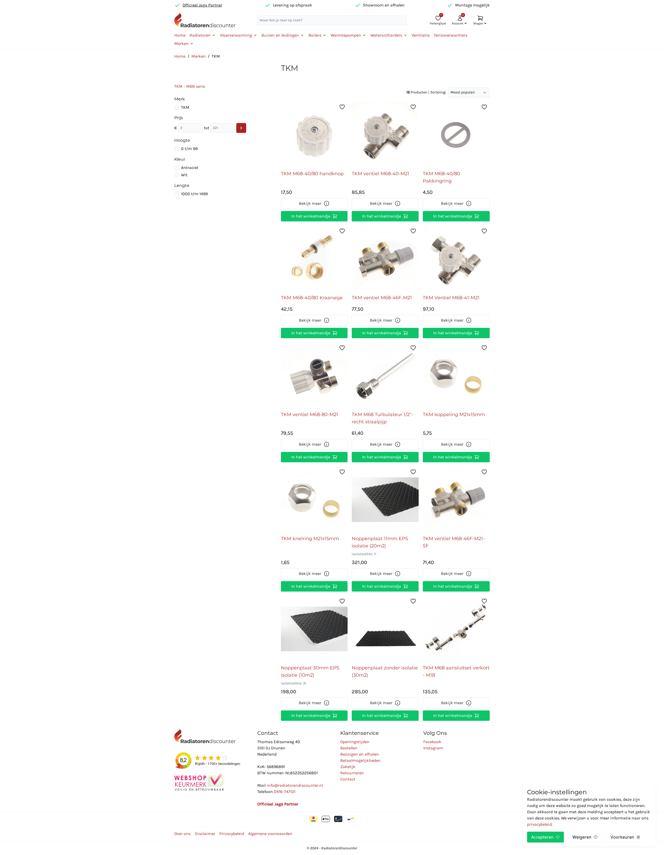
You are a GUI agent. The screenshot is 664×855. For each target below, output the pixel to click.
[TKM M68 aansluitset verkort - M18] (456, 629)
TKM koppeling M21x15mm (454, 414)
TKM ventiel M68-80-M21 (309, 414)
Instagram (433, 747)
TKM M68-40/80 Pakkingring (441, 177)
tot (206, 127)
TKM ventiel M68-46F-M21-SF (454, 542)
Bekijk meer (310, 203)
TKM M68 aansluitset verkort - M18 (456, 671)
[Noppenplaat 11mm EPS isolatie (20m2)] (385, 499)
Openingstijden (354, 741)
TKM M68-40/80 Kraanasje (312, 298)
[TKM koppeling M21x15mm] (456, 375)
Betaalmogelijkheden (360, 760)
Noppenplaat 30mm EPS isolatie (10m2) (310, 671)
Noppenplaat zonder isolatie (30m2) (385, 671)
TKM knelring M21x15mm (310, 538)
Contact (347, 779)
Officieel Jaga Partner (202, 5)
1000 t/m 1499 (194, 193)
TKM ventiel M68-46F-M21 (382, 298)
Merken (198, 56)
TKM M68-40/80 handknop (312, 174)
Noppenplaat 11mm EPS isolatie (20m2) (380, 542)
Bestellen (348, 747)
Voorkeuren (622, 837)
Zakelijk (347, 766)
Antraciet (189, 167)
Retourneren (352, 772)
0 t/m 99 (189, 148)
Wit (184, 174)
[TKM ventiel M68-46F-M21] (385, 259)
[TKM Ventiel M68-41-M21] (456, 259)
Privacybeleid (231, 833)
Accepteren (542, 837)
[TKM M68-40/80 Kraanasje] (314, 259)
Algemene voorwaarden (270, 833)
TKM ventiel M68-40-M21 (380, 174)
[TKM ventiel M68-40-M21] (385, 134)
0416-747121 (284, 791)
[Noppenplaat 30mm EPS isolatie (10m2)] (314, 629)
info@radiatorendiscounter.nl (295, 785)
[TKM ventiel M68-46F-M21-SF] (456, 499)
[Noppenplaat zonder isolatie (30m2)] (385, 629)
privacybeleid (539, 824)
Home (179, 35)
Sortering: (438, 92)
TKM (185, 107)
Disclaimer (205, 833)
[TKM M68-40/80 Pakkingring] (456, 134)
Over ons (182, 833)
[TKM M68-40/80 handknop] (314, 134)
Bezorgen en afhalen (359, 754)
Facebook (432, 741)
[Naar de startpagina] (205, 20)
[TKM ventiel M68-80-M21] (314, 375)
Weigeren (581, 837)
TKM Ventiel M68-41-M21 (451, 298)
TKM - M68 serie (189, 86)
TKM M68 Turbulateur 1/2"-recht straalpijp (382, 418)
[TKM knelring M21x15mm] (314, 499)
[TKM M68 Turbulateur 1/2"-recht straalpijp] (385, 375)
